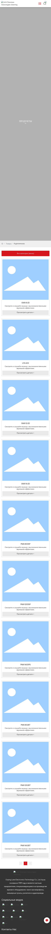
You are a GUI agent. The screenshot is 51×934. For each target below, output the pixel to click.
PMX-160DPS (25, 665)
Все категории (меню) (25, 253)
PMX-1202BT (26, 785)
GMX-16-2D (25, 484)
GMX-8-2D (25, 303)
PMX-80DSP (25, 544)
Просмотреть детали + (25, 312)
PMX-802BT (25, 725)
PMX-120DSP (25, 604)
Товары (9, 244)
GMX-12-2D (25, 423)
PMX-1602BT (26, 846)
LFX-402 (25, 363)
